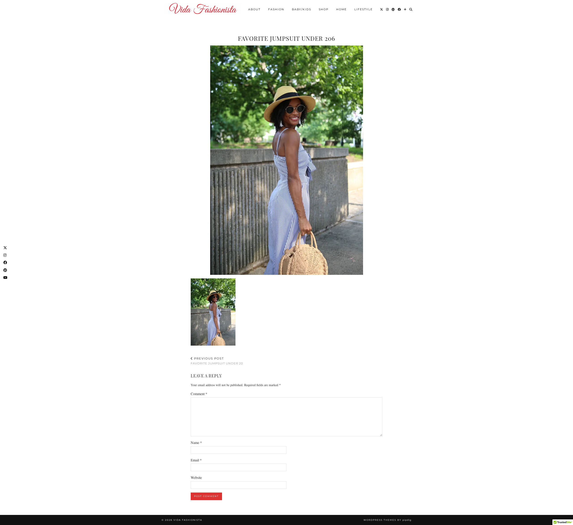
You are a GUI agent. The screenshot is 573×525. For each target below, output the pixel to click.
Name (196, 442)
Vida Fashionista (187, 520)
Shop (324, 9)
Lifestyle (363, 9)
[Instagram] (387, 9)
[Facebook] (399, 9)
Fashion (276, 9)
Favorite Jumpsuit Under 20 (217, 361)
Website (196, 477)
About (254, 9)
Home (341, 9)
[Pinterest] (393, 9)
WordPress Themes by (387, 520)
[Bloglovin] (405, 9)
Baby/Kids (301, 9)
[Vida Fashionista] (202, 9)
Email (196, 460)
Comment (199, 393)
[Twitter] (381, 9)
